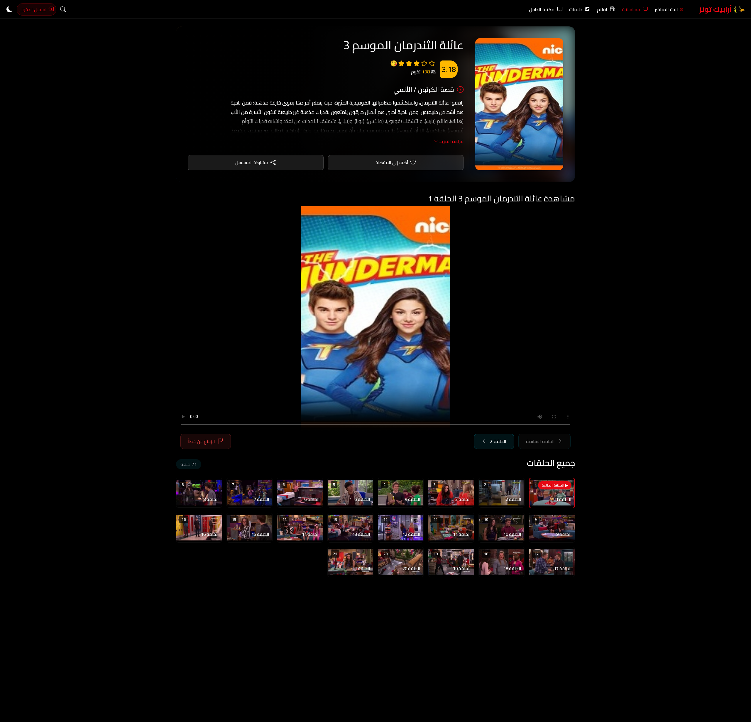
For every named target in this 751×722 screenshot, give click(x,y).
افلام (602, 9)
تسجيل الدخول (33, 9)
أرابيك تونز (716, 9)
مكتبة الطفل (541, 9)
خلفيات (575, 9)
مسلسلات (631, 9)
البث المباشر (666, 9)
